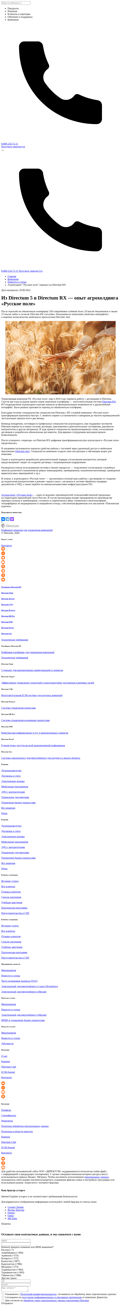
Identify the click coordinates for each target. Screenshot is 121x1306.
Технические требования (14, 639)
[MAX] (12, 519)
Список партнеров (11, 897)
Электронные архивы (13, 781)
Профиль (6, 1110)
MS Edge (12, 1218)
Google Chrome (16, 1207)
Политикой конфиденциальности (38, 1294)
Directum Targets (7, 599)
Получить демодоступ (13, 146)
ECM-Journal (8, 1072)
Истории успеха (10, 881)
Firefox (11, 1212)
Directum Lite (6, 633)
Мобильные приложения (14, 786)
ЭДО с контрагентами (13, 792)
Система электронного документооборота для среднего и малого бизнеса (40, 758)
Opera (11, 1215)
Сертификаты (8, 1115)
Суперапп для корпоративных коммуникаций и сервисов (32, 670)
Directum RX (109, 401)
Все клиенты (8, 886)
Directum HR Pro (8, 616)
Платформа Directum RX (11, 587)
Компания (13, 279)
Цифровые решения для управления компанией (27, 530)
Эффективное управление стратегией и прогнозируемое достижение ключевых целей (47, 682)
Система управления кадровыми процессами (25, 720)
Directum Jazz (22, 451)
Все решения (8, 808)
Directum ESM (6, 622)
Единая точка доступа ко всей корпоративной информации (33, 745)
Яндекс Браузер (16, 1210)
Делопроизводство (11, 770)
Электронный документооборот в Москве (23, 991)
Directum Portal (7, 628)
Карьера (5, 1061)
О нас (4, 1056)
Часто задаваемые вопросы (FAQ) (19, 981)
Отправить (7, 1303)
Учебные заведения (11, 902)
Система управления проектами (18, 708)
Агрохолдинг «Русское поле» (17, 495)
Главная (12, 276)
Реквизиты (7, 1120)
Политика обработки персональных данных (25, 1126)
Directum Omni (7, 593)
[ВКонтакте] (3, 519)
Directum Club (8, 1066)
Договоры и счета (10, 776)
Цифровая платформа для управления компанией (27, 652)
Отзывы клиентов (11, 891)
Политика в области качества (17, 1131)
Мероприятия (8, 970)
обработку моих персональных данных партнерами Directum (56, 1300)
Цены (4, 813)
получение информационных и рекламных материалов (52, 1297)
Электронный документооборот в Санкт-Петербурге (29, 986)
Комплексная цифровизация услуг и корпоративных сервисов (34, 733)
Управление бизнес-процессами (18, 802)
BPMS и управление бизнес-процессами (23, 1020)
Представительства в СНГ (15, 913)
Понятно (6, 1223)
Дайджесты (7, 1043)
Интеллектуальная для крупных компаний (31, 695)
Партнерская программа (14, 907)
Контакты (6, 545)
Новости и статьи (17, 282)
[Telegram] (7, 519)
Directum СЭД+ (7, 604)
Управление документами (15, 797)
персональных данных (96, 1177)
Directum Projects (8, 610)
